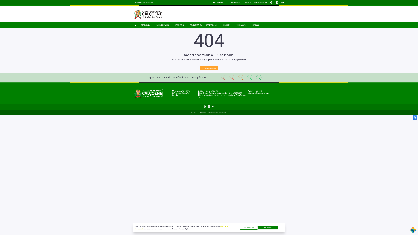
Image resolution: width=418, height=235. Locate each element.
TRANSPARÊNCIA (196, 25)
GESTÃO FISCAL (211, 25)
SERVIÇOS (255, 25)
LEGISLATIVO (179, 25)
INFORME (226, 25)
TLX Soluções (201, 112)
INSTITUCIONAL (145, 25)
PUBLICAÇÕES (241, 25)
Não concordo (249, 228)
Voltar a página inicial (209, 68)
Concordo (268, 228)
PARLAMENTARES (163, 25)
